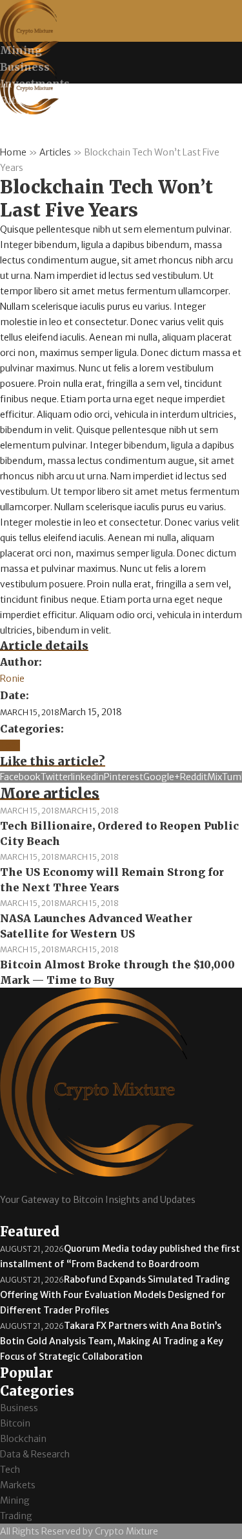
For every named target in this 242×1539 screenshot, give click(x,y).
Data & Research (35, 1454)
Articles (55, 152)
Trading (16, 1516)
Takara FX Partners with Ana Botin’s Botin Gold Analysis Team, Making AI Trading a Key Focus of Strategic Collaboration (111, 1341)
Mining (15, 1500)
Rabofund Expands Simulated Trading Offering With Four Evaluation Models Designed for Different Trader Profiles (115, 1295)
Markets (17, 1485)
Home (13, 152)
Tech (10, 745)
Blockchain (23, 1439)
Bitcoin (15, 1423)
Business (19, 1408)
